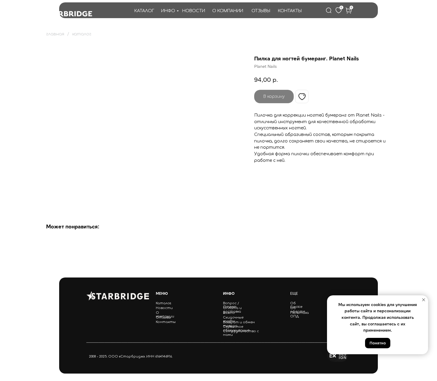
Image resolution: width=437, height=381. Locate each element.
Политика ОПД (299, 314)
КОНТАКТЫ (290, 11)
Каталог (163, 303)
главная (55, 34)
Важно (229, 313)
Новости (164, 308)
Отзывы (163, 317)
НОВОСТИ (193, 11)
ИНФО (168, 11)
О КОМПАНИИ (227, 11)
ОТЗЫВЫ (260, 11)
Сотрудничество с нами (241, 333)
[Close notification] (424, 300)
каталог (81, 34)
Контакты (166, 322)
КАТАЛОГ (144, 11)
